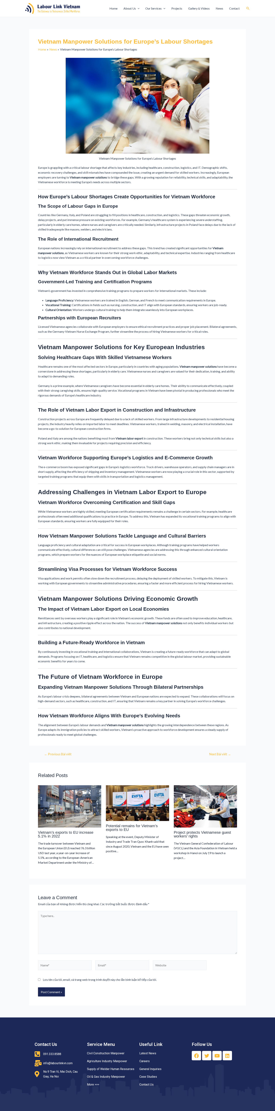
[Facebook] (196, 1055)
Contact (234, 8)
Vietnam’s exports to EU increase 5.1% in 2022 (65, 834)
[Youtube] (217, 1055)
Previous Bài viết (57, 754)
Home (113, 8)
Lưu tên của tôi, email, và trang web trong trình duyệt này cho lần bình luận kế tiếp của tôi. (100, 979)
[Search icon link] (248, 8)
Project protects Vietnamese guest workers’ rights (202, 834)
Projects (176, 8)
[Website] (180, 965)
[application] (138, 8)
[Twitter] (206, 1055)
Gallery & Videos (199, 8)
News (219, 8)
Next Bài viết (220, 754)
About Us (129, 8)
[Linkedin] (227, 1055)
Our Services (153, 8)
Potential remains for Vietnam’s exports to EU (132, 828)
